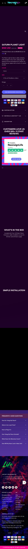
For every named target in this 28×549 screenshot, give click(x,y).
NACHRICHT (19, 507)
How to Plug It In (6, 429)
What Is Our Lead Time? (8, 425)
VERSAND (4, 509)
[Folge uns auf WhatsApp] (16, 487)
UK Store (18, 509)
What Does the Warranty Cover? (11, 439)
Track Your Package (18, 501)
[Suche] (5, 3)
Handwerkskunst (20, 504)
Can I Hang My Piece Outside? (10, 434)
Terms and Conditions (5, 506)
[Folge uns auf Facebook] (3, 487)
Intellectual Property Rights (7, 502)
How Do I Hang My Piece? (9, 420)
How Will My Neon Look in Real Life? (12, 443)
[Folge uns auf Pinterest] (9, 487)
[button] (14, 96)
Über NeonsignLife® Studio (19, 496)
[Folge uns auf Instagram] (6, 487)
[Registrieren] (24, 482)
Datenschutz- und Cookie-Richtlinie (7, 498)
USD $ (9, 533)
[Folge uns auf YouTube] (13, 487)
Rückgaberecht (6, 495)
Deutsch (16, 533)
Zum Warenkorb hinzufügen (14, 92)
